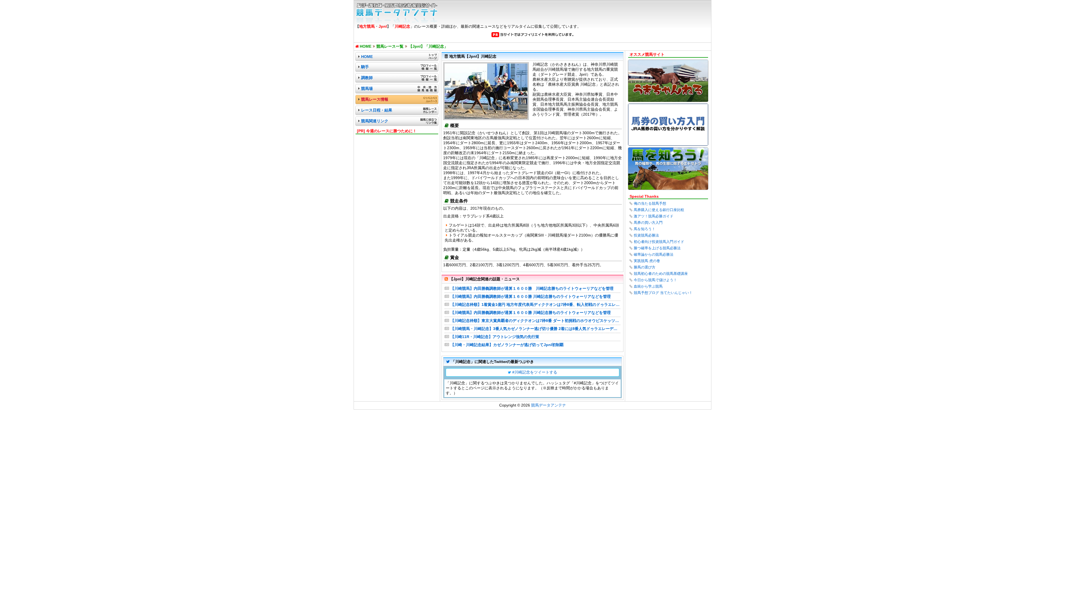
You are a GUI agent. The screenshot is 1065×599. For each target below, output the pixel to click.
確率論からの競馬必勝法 (653, 254)
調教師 (367, 77)
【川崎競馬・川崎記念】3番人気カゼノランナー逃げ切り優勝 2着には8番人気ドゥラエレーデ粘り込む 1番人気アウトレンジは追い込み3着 (535, 328)
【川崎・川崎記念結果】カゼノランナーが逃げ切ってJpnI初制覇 (507, 344)
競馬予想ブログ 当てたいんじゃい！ (663, 293)
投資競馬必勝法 (646, 235)
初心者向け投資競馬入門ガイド (659, 242)
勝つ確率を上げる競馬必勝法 (657, 248)
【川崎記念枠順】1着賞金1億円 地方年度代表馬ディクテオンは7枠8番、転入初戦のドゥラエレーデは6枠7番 (535, 304)
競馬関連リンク (374, 121)
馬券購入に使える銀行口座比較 (659, 210)
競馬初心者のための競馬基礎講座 (661, 273)
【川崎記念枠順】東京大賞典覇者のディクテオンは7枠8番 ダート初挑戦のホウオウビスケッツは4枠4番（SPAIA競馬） (535, 320)
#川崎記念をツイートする (534, 372)
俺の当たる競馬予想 (650, 203)
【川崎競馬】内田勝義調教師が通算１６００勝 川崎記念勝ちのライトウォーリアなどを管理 (531, 288)
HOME (367, 56)
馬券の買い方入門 (648, 222)
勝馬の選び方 (644, 267)
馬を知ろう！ (644, 229)
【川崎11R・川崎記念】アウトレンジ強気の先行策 (494, 336)
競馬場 (367, 88)
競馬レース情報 (374, 99)
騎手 (365, 67)
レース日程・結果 (376, 110)
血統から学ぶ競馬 (648, 286)
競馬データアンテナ (548, 405)
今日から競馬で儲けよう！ (655, 280)
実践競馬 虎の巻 (647, 261)
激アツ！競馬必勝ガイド (653, 216)
